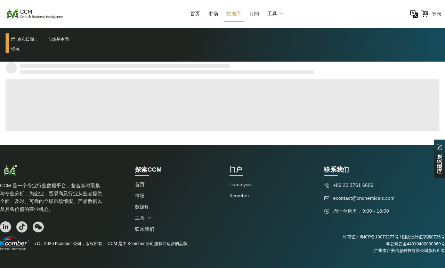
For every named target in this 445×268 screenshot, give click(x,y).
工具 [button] (272, 13)
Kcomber (239, 195)
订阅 (254, 13)
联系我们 (144, 229)
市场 (213, 13)
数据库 (233, 13)
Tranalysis (240, 184)
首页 (195, 13)
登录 (437, 14)
